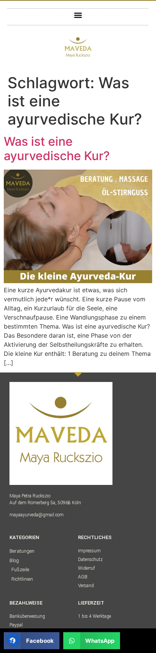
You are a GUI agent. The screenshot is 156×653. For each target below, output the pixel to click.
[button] (78, 15)
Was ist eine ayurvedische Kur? (57, 148)
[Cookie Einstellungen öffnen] (14, 643)
